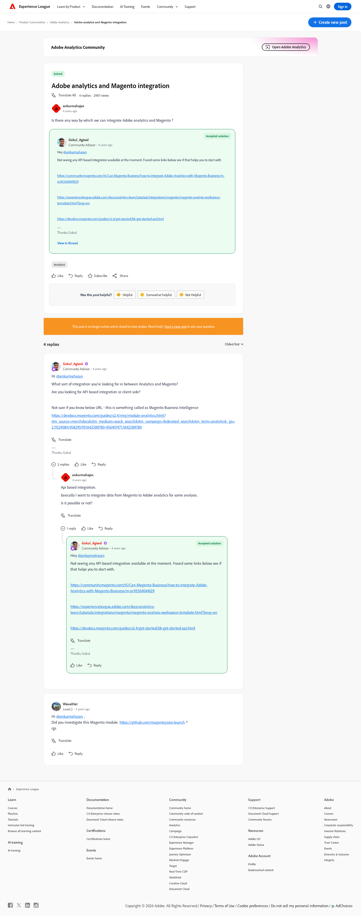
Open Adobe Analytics (289, 47)
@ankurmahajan (75, 152)
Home (11, 22)
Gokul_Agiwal (79, 140)
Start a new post (176, 326)
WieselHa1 (70, 704)
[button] (329, 22)
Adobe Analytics (59, 22)
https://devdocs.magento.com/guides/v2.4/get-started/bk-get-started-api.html (110, 219)
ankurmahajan (73, 106)
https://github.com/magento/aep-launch (152, 722)
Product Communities (32, 22)
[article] (142, 414)
